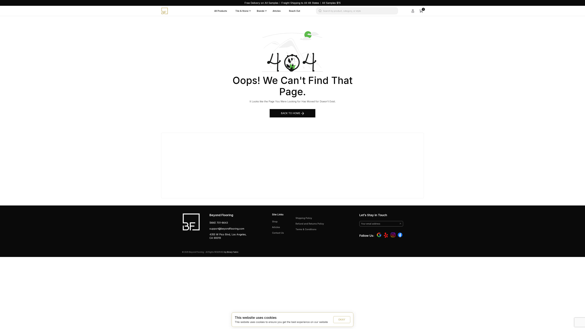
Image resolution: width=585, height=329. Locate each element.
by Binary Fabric (231, 252)
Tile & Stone (241, 11)
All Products (220, 11)
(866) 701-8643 (218, 222)
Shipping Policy (304, 218)
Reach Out (294, 11)
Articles (277, 11)
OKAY (341, 319)
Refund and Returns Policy (310, 223)
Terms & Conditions (306, 229)
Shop (275, 221)
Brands (260, 11)
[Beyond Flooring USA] (164, 10)
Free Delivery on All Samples (261, 2)
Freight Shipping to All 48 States (300, 2)
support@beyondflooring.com (226, 228)
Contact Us (278, 233)
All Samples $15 (331, 2)
